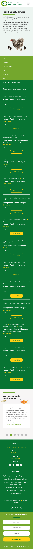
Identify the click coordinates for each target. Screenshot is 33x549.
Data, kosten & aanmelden (12, 82)
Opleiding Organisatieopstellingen (16, 479)
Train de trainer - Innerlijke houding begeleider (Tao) (15, 483)
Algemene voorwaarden (12, 500)
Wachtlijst (16, 109)
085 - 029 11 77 (15, 458)
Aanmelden (16, 233)
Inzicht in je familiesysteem (15, 487)
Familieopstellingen (15, 493)
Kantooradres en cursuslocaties (15, 447)
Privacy (16, 502)
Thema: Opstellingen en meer (11, 143)
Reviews (5, 74)
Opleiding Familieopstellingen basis (15, 476)
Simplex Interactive (16, 546)
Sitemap (25, 500)
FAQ (4, 78)
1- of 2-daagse (7, 66)
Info (4, 70)
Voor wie (6, 62)
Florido (26, 546)
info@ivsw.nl (15, 453)
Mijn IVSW (17, 507)
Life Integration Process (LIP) (16, 490)
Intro (4, 58)
